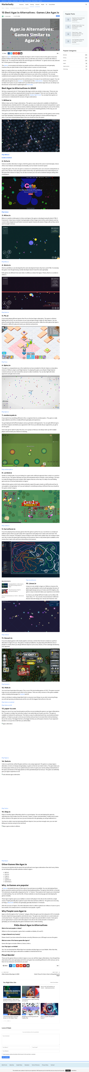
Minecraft (10, 902)
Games (5, 888)
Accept (68, 1070)
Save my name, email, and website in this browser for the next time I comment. (19, 1054)
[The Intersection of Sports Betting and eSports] (5, 591)
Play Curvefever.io (31, 580)
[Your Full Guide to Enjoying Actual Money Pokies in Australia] (68, 41)
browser (20, 81)
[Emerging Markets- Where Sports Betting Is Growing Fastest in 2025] (5, 585)
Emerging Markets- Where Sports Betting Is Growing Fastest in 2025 (16, 585)
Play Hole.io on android (8, 702)
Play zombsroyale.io (7, 469)
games (6, 65)
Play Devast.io (5, 684)
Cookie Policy (15, 1)
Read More (74, 1070)
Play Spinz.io (5, 412)
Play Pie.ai (4, 362)
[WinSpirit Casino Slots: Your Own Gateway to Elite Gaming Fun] (68, 27)
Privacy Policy (35, 1)
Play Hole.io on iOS (7, 705)
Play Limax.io (5, 634)
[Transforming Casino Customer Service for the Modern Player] (12, 1009)
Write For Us (4, 1)
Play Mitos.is (5, 261)
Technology (65, 69)
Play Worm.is (5, 312)
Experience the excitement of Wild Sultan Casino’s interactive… (78, 19)
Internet (37, 4)
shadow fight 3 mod (35, 95)
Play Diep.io (5, 860)
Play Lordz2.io (5, 525)
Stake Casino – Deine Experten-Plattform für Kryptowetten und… (77, 34)
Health (27, 4)
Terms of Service (27, 1)
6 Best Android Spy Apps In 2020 (10, 974)
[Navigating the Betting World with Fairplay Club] (30, 1009)
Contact (40, 1)
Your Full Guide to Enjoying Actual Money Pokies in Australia (78, 41)
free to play (30, 84)
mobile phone (38, 81)
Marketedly (7, 4)
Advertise (10, 1)
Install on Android (7, 157)
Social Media (52, 4)
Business (21, 4)
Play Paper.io (5, 758)
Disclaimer (21, 1)
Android (22, 694)
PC (46, 4)
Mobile (42, 4)
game (9, 57)
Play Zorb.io (5, 808)
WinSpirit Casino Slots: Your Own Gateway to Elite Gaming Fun (78, 27)
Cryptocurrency (66, 66)
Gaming (32, 4)
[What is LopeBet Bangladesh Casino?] (49, 1009)
